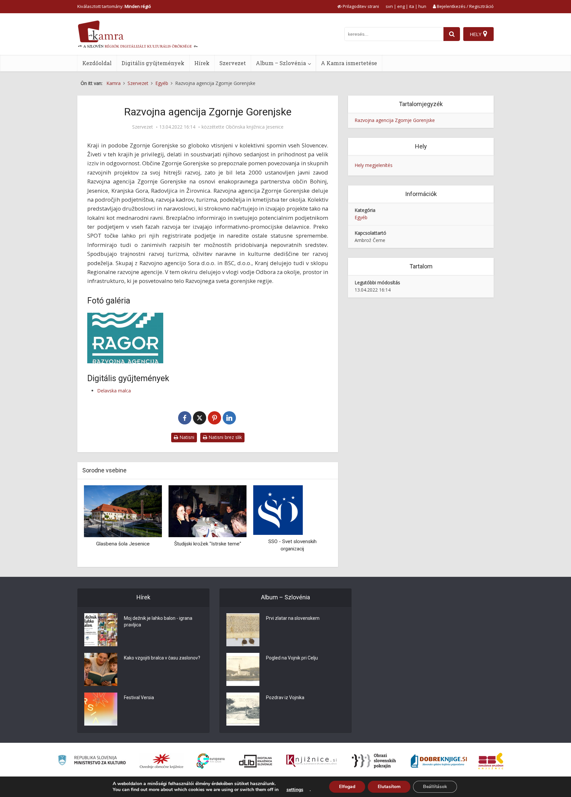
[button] (315, 523)
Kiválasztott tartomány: (114, 6)
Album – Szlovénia (281, 63)
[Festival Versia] (100, 709)
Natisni (186, 437)
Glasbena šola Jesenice (123, 544)
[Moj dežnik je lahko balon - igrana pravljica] (100, 629)
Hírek (201, 63)
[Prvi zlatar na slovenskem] (242, 629)
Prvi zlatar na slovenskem (293, 618)
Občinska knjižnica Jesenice (255, 127)
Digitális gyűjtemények (153, 63)
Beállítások (435, 786)
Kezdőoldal (97, 63)
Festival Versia (139, 697)
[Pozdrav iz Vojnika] (242, 709)
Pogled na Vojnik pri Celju (292, 657)
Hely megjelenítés (374, 165)
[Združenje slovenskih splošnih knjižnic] (311, 761)
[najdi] (451, 34)
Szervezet (232, 63)
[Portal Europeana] (210, 761)
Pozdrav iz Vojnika (285, 697)
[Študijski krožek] (208, 511)
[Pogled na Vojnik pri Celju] (242, 669)
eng (401, 6)
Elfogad (347, 786)
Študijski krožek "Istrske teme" (207, 544)
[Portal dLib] (256, 761)
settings (294, 790)
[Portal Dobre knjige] (439, 761)
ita (411, 6)
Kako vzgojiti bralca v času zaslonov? (162, 657)
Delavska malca (114, 390)
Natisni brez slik (224, 437)
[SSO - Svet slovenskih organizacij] (278, 509)
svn (389, 6)
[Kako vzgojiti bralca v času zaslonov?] (100, 669)
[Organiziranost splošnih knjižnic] (161, 761)
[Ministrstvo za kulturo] (92, 761)
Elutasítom (389, 786)
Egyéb (361, 217)
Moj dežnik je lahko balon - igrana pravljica (158, 621)
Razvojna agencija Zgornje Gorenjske (395, 120)
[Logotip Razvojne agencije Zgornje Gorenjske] (125, 338)
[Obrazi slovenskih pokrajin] (374, 761)
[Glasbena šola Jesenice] (123, 511)
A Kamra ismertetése (349, 63)
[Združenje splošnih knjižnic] (490, 761)
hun (422, 6)
